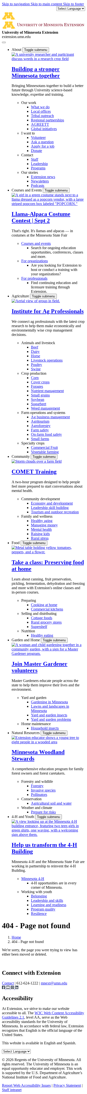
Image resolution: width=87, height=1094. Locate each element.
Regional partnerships (47, 120)
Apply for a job (42, 146)
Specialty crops (32, 443)
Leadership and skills (47, 900)
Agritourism (40, 421)
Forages (37, 386)
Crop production (33, 373)
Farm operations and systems (43, 413)
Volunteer (38, 137)
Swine (36, 369)
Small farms (40, 439)
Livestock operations (47, 360)
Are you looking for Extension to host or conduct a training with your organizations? (56, 269)
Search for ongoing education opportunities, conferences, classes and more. (57, 252)
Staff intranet (12, 1090)
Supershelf (39, 627)
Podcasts (37, 185)
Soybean (37, 399)
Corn (35, 378)
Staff (34, 159)
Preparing (28, 600)
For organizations (34, 261)
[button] (48, 59)
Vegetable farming (45, 452)
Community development (40, 499)
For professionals (34, 278)
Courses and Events (27, 190)
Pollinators (39, 795)
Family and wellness (36, 516)
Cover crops (40, 382)
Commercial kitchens (47, 609)
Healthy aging (41, 521)
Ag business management (50, 417)
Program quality (43, 909)
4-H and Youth (23, 817)
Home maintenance (36, 724)
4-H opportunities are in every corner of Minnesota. (54, 885)
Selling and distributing (39, 613)
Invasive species (43, 790)
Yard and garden (33, 698)
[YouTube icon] (8, 988)
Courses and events (36, 243)
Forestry (37, 786)
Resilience (39, 914)
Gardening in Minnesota (49, 702)
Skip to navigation (16, 4)
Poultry (36, 365)
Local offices (41, 111)
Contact (27, 155)
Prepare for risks (43, 812)
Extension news (43, 177)
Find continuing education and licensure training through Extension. (54, 287)
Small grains (40, 395)
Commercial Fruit (44, 447)
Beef (34, 347)
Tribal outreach (42, 116)
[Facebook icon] (4, 988)
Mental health (41, 529)
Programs (38, 168)
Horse (35, 356)
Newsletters (40, 181)
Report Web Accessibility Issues (26, 1085)
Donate (36, 151)
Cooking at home (44, 605)
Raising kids (40, 534)
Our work (28, 103)
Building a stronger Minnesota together (36, 72)
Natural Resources (26, 733)
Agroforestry (41, 426)
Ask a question (42, 142)
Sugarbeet (38, 404)
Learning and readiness (48, 905)
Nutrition (28, 631)
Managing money (44, 525)
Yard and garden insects (49, 715)
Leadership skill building (50, 508)
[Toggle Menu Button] (4, 42)
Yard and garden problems (51, 719)
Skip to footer (73, 4)
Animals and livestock (38, 343)
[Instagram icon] (13, 988)
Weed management (45, 408)
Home (16, 937)
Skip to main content (47, 4)
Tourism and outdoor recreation (55, 512)
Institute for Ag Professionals (48, 311)
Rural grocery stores (46, 622)
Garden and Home (26, 640)
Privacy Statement (67, 1085)
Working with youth (36, 892)
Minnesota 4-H (32, 879)
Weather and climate (36, 808)
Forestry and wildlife (37, 781)
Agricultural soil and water (51, 803)
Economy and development (52, 503)
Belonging (39, 896)
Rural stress (40, 538)
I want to (28, 133)
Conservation (31, 799)
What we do (40, 107)
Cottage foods (41, 618)
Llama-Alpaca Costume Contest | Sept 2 (41, 217)
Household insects (45, 728)
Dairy (35, 351)
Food (16, 543)
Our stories (29, 172)
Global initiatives (44, 129)
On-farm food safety (46, 434)
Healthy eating (42, 635)
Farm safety (40, 430)
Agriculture (21, 296)
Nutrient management (47, 391)
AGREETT (40, 124)
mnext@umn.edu (54, 983)
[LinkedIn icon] (16, 988)
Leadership (39, 164)
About (17, 50)
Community (21, 456)
